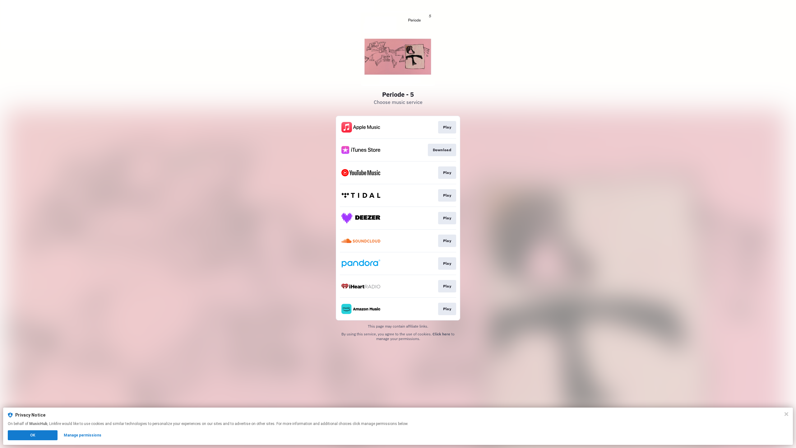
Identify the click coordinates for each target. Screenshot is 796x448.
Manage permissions (82, 435)
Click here (441, 334)
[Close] (786, 414)
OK (32, 435)
